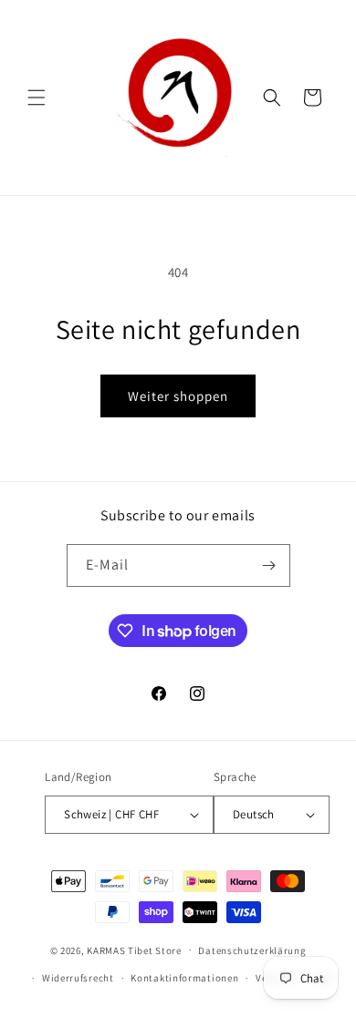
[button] (36, 97)
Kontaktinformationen (184, 977)
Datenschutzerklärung (252, 950)
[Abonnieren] (269, 565)
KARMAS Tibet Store (134, 949)
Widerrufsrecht (78, 977)
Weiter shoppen (178, 396)
